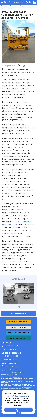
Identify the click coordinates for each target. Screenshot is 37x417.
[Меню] (34, 2)
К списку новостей (18, 314)
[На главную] (3, 2)
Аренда (3, 6)
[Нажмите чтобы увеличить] (10, 292)
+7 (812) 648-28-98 (11, 366)
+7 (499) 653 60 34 (11, 346)
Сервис (23, 6)
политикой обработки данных (17, 396)
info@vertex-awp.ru (10, 349)
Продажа (13, 6)
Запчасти (32, 6)
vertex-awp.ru (16, 377)
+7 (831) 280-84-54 (11, 356)
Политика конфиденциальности (9, 375)
